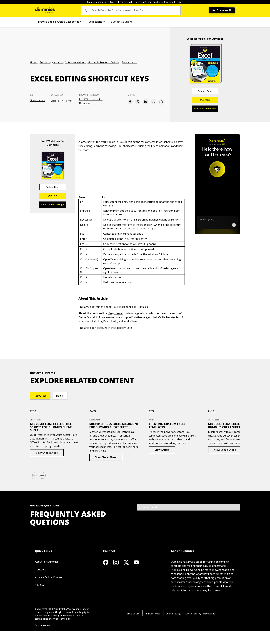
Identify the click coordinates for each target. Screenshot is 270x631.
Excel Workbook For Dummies (90, 101)
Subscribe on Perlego (205, 108)
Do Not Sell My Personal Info (200, 613)
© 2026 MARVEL (43, 625)
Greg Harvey (37, 100)
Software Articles (75, 62)
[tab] (40, 396)
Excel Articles (129, 62)
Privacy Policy (153, 613)
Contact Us (41, 569)
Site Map (40, 585)
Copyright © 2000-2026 (47, 608)
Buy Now (205, 99)
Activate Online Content (49, 577)
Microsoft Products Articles (103, 62)
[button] (60, 22)
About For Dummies (46, 561)
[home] (45, 10)
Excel (129, 327)
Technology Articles (51, 62)
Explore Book (205, 91)
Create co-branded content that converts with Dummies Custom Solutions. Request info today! (135, 1)
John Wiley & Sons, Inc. (73, 608)
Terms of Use (133, 613)
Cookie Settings (174, 613)
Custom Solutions (121, 22)
